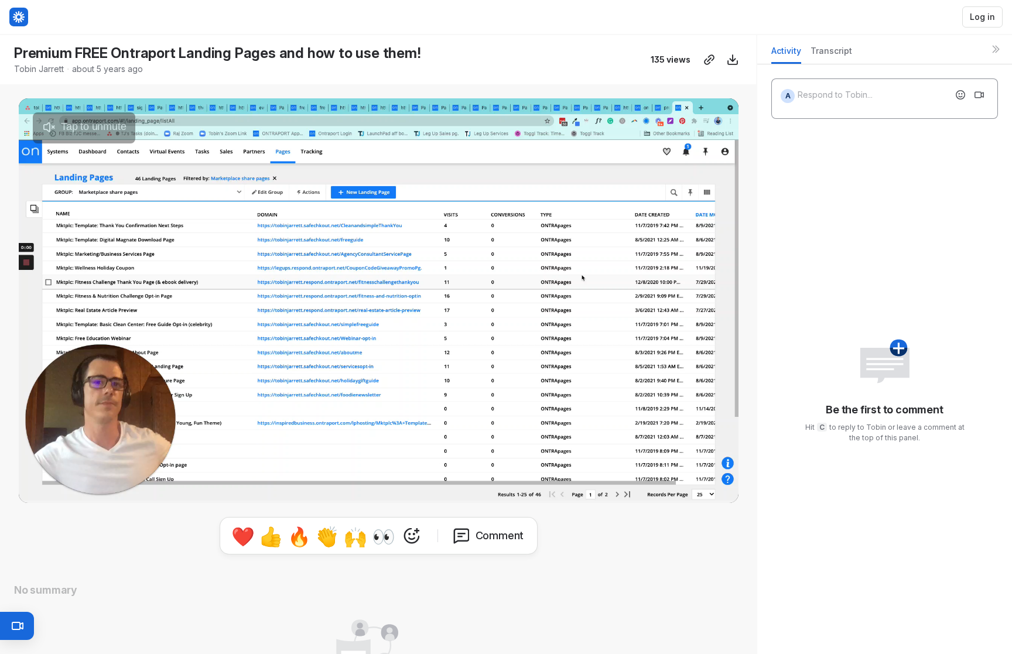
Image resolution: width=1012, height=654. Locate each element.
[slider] (379, 473)
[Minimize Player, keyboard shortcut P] (701, 489)
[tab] (786, 54)
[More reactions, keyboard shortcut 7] (411, 535)
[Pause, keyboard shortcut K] (32, 489)
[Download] (732, 59)
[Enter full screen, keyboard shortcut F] (724, 489)
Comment (500, 535)
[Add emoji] (960, 94)
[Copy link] (709, 59)
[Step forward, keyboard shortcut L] (79, 489)
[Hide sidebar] (996, 49)
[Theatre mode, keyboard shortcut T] (677, 489)
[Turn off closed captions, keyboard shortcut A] (607, 489)
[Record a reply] (979, 94)
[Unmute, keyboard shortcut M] (103, 489)
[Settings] (654, 489)
